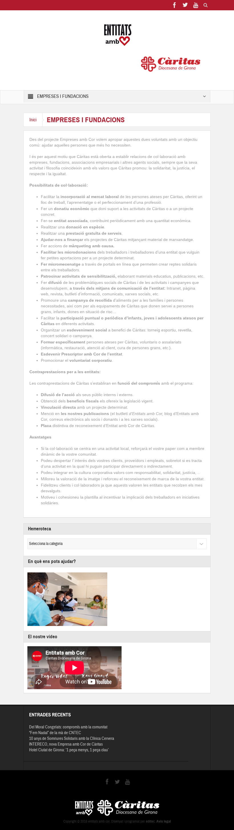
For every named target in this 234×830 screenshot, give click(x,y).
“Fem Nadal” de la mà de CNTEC (55, 733)
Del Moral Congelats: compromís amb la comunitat (68, 727)
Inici (33, 120)
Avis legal (163, 821)
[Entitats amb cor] (117, 35)
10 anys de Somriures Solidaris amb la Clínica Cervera (71, 738)
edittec (150, 821)
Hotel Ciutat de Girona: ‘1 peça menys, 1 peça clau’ (69, 750)
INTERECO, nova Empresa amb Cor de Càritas (66, 744)
